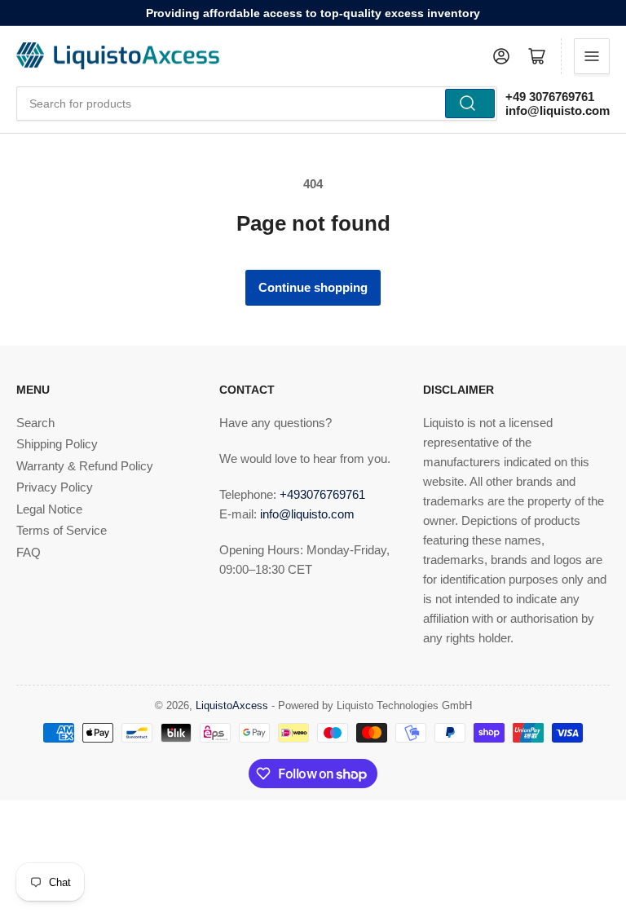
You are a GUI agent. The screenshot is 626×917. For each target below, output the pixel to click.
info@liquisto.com (557, 110)
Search (35, 423)
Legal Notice (49, 509)
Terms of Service (61, 530)
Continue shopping (313, 287)
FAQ (28, 552)
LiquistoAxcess (232, 705)
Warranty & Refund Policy (84, 466)
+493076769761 (322, 494)
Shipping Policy (57, 444)
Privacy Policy (54, 487)
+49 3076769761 (549, 97)
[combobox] (256, 103)
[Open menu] (592, 56)
